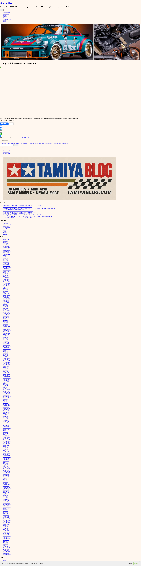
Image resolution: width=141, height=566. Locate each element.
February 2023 (6, 295)
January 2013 (6, 454)
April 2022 (5, 308)
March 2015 (6, 420)
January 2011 (6, 486)
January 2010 (6, 501)
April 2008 (5, 529)
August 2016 (6, 397)
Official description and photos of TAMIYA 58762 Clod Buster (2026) (19, 212)
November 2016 (7, 393)
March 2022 (6, 309)
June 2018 (5, 368)
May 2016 (5, 401)
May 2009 (5, 512)
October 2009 (6, 505)
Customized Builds (7, 19)
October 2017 (6, 379)
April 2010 (5, 497)
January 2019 (6, 359)
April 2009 (5, 513)
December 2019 (6, 345)
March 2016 (6, 404)
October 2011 (6, 474)
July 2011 (5, 478)
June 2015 (5, 416)
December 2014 (6, 424)
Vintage (5, 16)
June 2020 (5, 337)
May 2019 (5, 354)
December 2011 (6, 471)
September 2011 (6, 475)
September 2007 (7, 538)
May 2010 (5, 496)
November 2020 (7, 330)
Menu (2, 10)
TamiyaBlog (6, 3)
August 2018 (6, 366)
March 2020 (6, 341)
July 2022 (5, 304)
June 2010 (5, 495)
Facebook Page (6, 150)
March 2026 (6, 246)
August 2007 (6, 540)
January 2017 (6, 391)
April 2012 (5, 466)
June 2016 (5, 400)
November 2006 (7, 551)
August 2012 (6, 461)
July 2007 (5, 541)
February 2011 (6, 484)
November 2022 (7, 299)
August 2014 (6, 429)
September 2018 (7, 364)
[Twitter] (70, 129)
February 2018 (6, 374)
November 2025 (7, 251)
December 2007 (6, 534)
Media (4, 15)
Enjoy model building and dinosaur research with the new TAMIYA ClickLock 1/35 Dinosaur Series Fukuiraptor (29, 208)
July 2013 (5, 446)
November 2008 (7, 520)
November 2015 (7, 409)
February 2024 (6, 279)
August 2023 (6, 287)
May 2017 (5, 385)
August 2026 (6, 239)
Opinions (5, 21)
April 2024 (5, 276)
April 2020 (5, 339)
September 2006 (7, 554)
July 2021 (5, 320)
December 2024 (6, 266)
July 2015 (5, 414)
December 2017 (6, 376)
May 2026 (5, 243)
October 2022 (6, 300)
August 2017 (6, 382)
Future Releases (6, 12)
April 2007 (5, 545)
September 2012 (7, 459)
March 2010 (6, 499)
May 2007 (5, 544)
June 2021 (5, 321)
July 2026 (5, 241)
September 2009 (7, 507)
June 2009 (5, 511)
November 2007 (7, 536)
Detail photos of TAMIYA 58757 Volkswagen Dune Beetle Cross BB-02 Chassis (22, 205)
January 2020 (6, 343)
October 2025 (6, 252)
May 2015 (5, 417)
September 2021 (7, 317)
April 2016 (5, 403)
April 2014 (5, 434)
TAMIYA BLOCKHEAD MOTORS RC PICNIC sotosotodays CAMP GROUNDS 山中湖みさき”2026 (28, 216)
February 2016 (6, 405)
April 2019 (5, 355)
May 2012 (5, 465)
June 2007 (5, 542)
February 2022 (6, 310)
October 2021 (6, 316)
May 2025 (5, 259)
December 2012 (6, 455)
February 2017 (6, 389)
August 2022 (6, 302)
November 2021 (7, 314)
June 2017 (5, 384)
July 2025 (5, 256)
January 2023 (6, 296)
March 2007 (6, 546)
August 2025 (6, 255)
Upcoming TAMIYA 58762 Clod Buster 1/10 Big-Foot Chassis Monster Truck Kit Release (24, 215)
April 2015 (5, 418)
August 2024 (6, 271)
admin (29, 137)
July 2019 (5, 351)
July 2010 (5, 493)
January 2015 (6, 422)
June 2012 (5, 463)
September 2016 (7, 396)
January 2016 (6, 407)
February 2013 (6, 453)
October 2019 (6, 347)
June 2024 (5, 274)
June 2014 (5, 432)
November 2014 (7, 425)
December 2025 (6, 250)
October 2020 (6, 331)
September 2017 (7, 380)
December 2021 (6, 313)
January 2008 (6, 533)
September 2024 (7, 270)
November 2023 (7, 283)
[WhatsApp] (70, 134)
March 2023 (6, 293)
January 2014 (6, 438)
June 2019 (5, 353)
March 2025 (6, 262)
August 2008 (6, 524)
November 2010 (7, 488)
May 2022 (5, 306)
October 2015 (6, 411)
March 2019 (6, 357)
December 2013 (6, 439)
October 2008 (6, 521)
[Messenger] (70, 136)
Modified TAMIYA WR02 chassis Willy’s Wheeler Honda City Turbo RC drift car (22, 217)
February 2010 (6, 500)
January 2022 (6, 312)
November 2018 (7, 362)
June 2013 (5, 447)
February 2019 (6, 358)
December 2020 (6, 329)
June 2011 (5, 479)
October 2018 (6, 363)
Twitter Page (6, 152)
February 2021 (6, 326)
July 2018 (5, 367)
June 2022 (5, 305)
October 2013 (6, 442)
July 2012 (5, 462)
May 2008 (5, 528)
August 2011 (6, 476)
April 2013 (5, 450)
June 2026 (5, 242)
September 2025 (7, 254)
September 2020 (7, 333)
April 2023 (5, 292)
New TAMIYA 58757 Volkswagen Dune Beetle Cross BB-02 (17, 207)
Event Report (6, 14)
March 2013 (6, 451)
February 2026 (6, 247)
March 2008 (6, 530)
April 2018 (5, 371)
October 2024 (6, 268)
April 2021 (5, 324)
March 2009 (6, 515)
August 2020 (6, 334)
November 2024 (7, 267)
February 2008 (6, 532)
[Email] (70, 131)
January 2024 (6, 280)
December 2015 (6, 408)
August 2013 (6, 445)
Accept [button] (136, 563)
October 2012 (6, 458)
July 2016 (5, 399)
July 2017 (5, 383)
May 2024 (5, 275)
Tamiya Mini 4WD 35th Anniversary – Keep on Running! (14, 143)
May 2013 (5, 449)
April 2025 (5, 260)
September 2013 (7, 443)
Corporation (6, 18)
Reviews (5, 20)
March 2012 (6, 467)
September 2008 (7, 522)
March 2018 (6, 372)
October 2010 (6, 490)
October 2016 (6, 395)
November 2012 (7, 457)
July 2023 (5, 288)
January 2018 (6, 375)
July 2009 (5, 509)
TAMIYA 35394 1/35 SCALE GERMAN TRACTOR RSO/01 (18, 211)
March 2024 (6, 277)
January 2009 (6, 517)
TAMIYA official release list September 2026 (13, 209)
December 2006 (6, 550)
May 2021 (5, 322)
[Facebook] (70, 127)
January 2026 (6, 248)
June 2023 (5, 289)
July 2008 (5, 525)
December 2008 (6, 519)
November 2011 (6, 472)
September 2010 (7, 491)
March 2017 (6, 388)
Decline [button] (130, 563)
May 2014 (5, 433)
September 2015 (7, 412)
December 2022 (6, 297)
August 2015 (6, 413)
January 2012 (6, 470)
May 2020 (5, 338)
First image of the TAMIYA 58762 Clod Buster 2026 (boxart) (17, 213)
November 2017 (7, 378)
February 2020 (6, 342)
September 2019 (7, 349)
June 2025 (5, 258)
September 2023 (7, 285)
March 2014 (6, 436)
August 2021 (6, 318)
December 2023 (6, 281)
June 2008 (5, 526)
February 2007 (6, 548)
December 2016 (6, 392)
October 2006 (6, 553)
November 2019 (7, 346)
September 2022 (7, 301)
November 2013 (7, 441)
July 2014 (5, 430)
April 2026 (5, 245)
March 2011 (6, 483)
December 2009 (6, 503)
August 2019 (6, 350)
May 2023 (5, 291)
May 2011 (5, 480)
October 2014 (6, 426)
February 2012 (6, 468)
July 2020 (5, 335)
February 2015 (6, 421)
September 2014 (7, 428)
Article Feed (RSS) (7, 153)
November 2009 (7, 504)
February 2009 (6, 516)
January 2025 (6, 264)
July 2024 (5, 272)
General (5, 228)
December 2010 (6, 487)
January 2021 (6, 328)
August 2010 (6, 492)
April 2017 (5, 387)
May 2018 (5, 370)
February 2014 (6, 437)
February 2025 (6, 263)
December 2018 (6, 360)
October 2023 (6, 284)
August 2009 (6, 508)
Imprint (4, 560)
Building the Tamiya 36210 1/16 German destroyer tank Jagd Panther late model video (49, 143)
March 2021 (6, 325)
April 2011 (5, 482)
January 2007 (6, 549)
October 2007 (6, 537)
